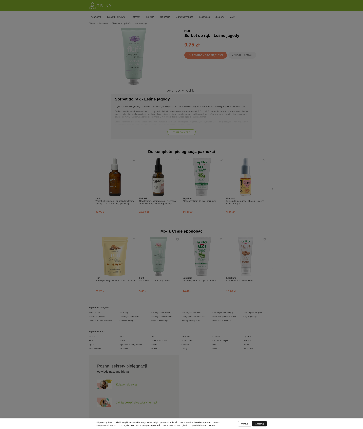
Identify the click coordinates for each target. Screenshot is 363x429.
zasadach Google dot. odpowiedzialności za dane (192, 425)
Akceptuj (259, 423)
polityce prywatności (151, 425)
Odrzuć (244, 423)
